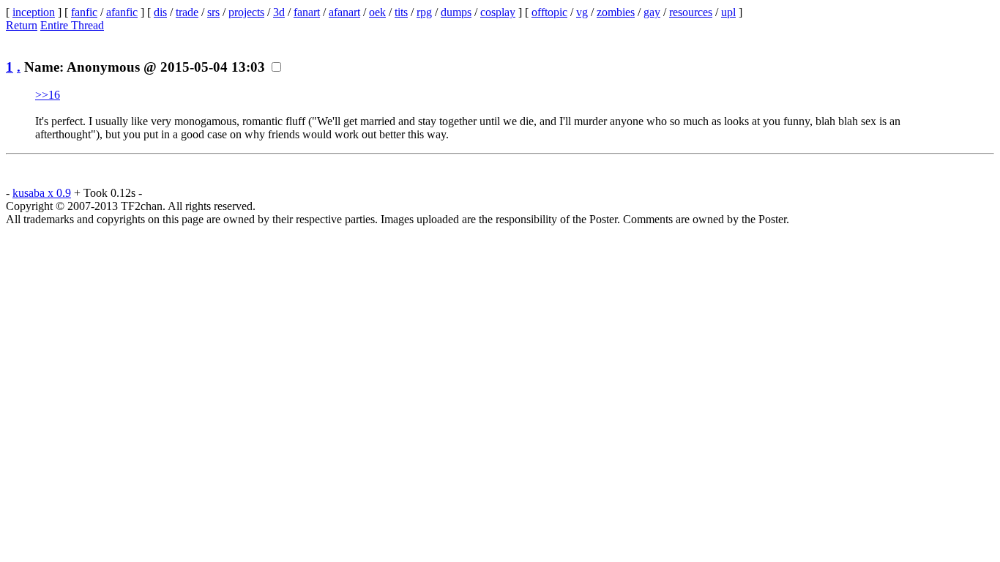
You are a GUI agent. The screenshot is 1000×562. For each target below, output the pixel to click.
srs (213, 12)
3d (279, 12)
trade (187, 12)
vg (582, 12)
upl (728, 12)
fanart (307, 12)
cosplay (497, 12)
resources (690, 12)
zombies (616, 12)
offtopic (549, 12)
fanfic (84, 12)
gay (651, 12)
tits (401, 12)
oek (377, 12)
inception (33, 12)
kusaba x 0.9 (41, 193)
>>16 (47, 95)
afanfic (122, 12)
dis (160, 12)
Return (21, 25)
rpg (424, 12)
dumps (456, 12)
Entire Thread (72, 25)
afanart (344, 12)
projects (246, 12)
